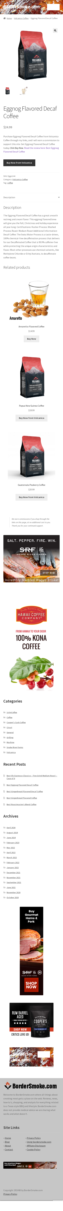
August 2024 (12, 832)
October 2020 (13, 897)
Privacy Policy (34, 1138)
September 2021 (14, 882)
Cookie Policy (33, 1149)
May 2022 (11, 847)
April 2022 (11, 852)
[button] (55, 30)
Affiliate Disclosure (36, 1145)
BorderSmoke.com (21, 7)
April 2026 (11, 827)
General (10, 732)
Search (31, 1206)
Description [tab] (9, 197)
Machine (10, 742)
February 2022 (13, 862)
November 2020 (13, 892)
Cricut (9, 727)
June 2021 (11, 887)
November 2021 (13, 877)
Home (9, 18)
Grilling (10, 737)
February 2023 (13, 842)
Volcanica (11, 752)
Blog (7, 1141)
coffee (10, 183)
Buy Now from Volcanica (19, 162)
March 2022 (12, 857)
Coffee (9, 717)
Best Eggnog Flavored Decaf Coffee (22, 785)
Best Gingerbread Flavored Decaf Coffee (25, 791)
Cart (48, 1203)
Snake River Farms (15, 747)
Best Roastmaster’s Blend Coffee (21, 804)
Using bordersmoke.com (39, 1141)
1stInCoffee (12, 712)
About (8, 1145)
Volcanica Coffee (21, 18)
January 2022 (13, 867)
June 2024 (11, 837)
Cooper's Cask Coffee (16, 722)
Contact (9, 1149)
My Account (10, 1206)
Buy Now (31, 338)
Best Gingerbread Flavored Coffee (22, 798)
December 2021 (13, 872)
